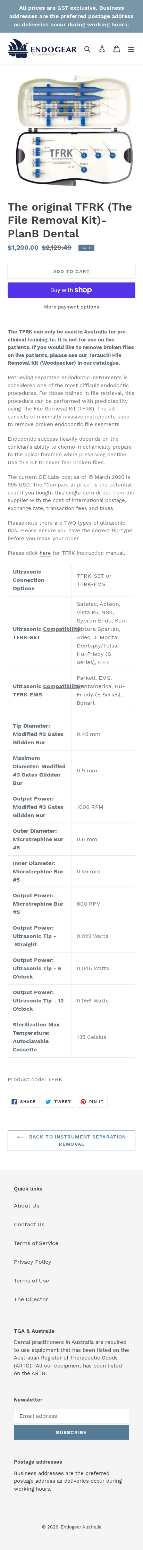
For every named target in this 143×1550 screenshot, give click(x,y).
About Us (26, 1205)
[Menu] (131, 48)
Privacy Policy (32, 1262)
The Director (31, 1299)
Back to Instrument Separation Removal (76, 1140)
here (45, 553)
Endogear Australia (81, 1527)
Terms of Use (31, 1280)
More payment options (71, 307)
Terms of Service (36, 1243)
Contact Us (29, 1224)
